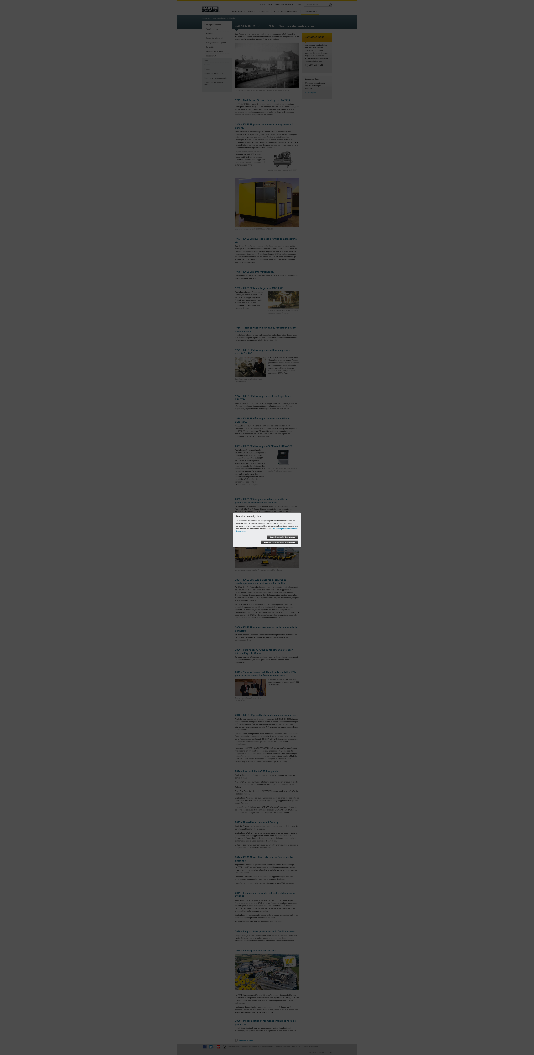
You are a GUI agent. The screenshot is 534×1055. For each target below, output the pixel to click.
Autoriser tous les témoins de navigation (279, 542)
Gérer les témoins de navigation (282, 537)
